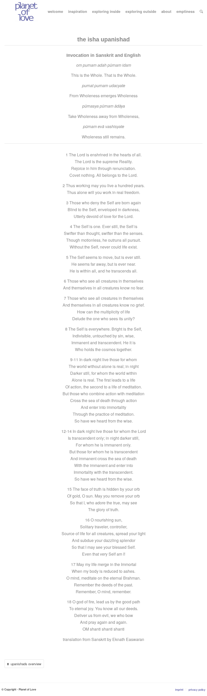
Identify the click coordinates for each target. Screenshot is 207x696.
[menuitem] (55, 11)
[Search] (201, 11)
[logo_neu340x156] (26, 11)
